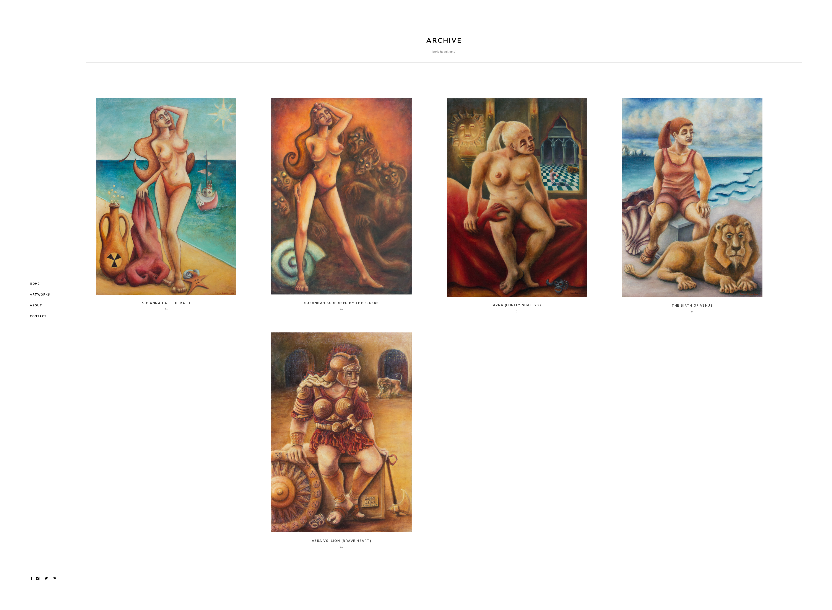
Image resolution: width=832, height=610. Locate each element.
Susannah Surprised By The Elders (341, 303)
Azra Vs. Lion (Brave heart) (341, 541)
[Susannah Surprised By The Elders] (341, 196)
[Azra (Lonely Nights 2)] (517, 197)
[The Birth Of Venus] (692, 197)
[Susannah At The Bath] (166, 196)
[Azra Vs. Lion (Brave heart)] (341, 432)
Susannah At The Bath (166, 303)
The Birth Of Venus (692, 305)
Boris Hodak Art (442, 52)
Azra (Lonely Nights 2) (517, 305)
